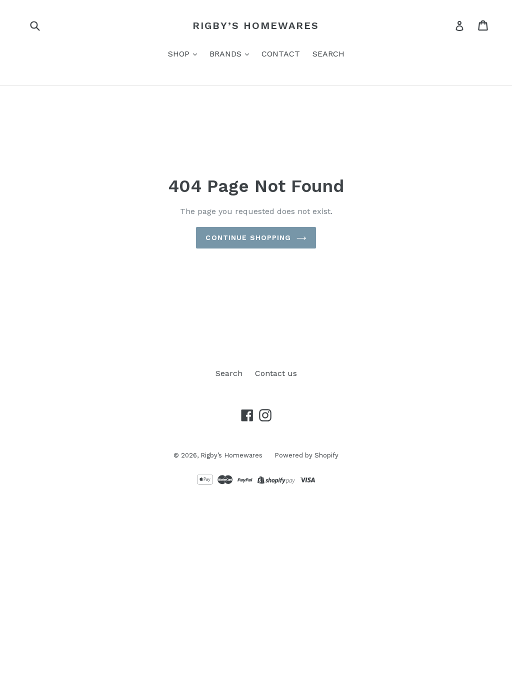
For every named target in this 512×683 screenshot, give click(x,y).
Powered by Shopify (306, 455)
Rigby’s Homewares (255, 26)
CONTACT (281, 53)
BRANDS (227, 53)
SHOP (180, 53)
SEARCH (328, 53)
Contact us (276, 373)
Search (229, 373)
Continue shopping (248, 238)
